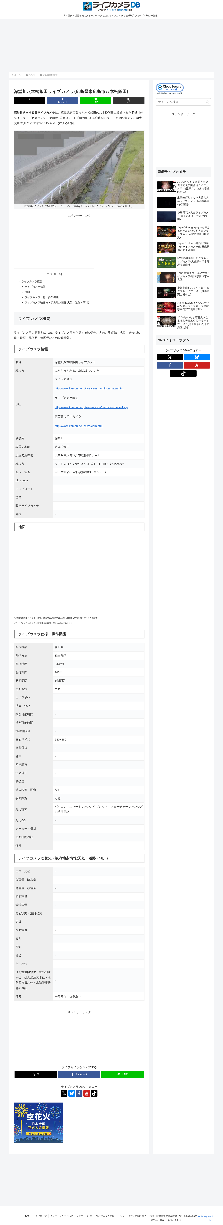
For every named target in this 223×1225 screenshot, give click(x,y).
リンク (121, 1216)
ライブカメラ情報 (35, 286)
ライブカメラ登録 (105, 1216)
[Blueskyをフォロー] (71, 1093)
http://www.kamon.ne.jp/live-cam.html (79, 426)
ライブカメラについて (61, 1216)
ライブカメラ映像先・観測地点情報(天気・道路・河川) (57, 302)
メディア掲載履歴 (137, 1216)
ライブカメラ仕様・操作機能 (42, 297)
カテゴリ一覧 (40, 1216)
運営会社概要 (157, 1220)
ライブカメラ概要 (31, 281)
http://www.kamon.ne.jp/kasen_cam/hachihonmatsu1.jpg (91, 407)
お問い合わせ (174, 1220)
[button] (128, 100)
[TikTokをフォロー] (94, 1093)
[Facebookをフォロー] (79, 1093)
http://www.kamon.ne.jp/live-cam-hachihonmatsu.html (89, 388)
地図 (27, 291)
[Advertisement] (107, 45)
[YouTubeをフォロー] (86, 1093)
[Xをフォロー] (64, 1093)
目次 (49, 274)
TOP (27, 1216)
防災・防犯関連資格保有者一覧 (166, 1216)
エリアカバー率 (84, 1216)
